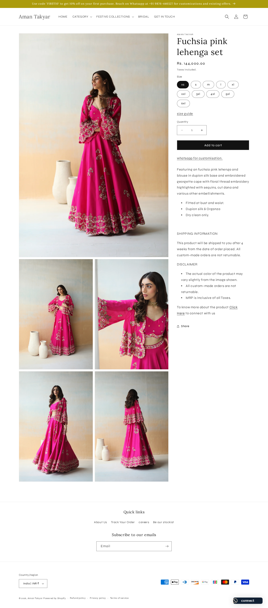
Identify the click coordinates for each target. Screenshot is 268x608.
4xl (213, 94)
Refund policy (78, 598)
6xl (183, 103)
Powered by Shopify (54, 598)
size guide (185, 114)
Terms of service (119, 598)
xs (182, 84)
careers (144, 522)
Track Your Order (123, 522)
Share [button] (185, 326)
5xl (228, 94)
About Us (100, 522)
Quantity (182, 122)
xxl (183, 94)
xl (233, 84)
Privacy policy (98, 598)
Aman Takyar (35, 598)
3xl (198, 94)
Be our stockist (163, 522)
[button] (82, 16)
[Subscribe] (166, 546)
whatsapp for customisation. (200, 158)
